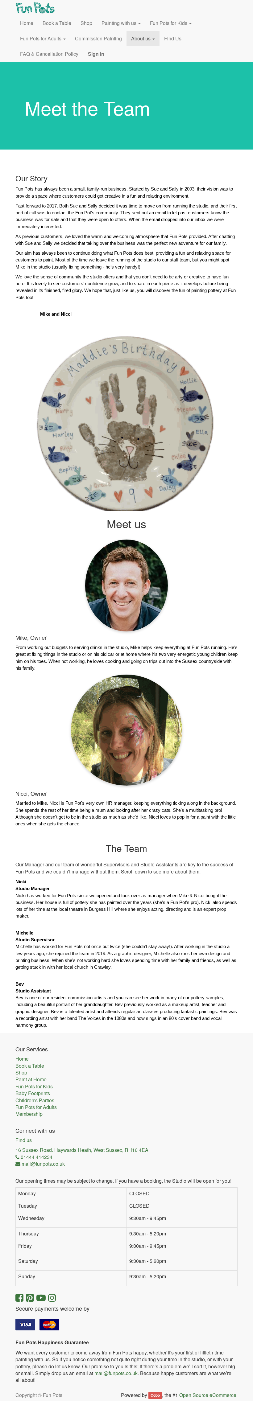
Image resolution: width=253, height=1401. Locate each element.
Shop (21, 1072)
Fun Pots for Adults (36, 1107)
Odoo (155, 1395)
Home (22, 1058)
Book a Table (29, 1065)
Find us (23, 1140)
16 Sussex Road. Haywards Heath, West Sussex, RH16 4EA (81, 1150)
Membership (29, 1114)
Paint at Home (31, 1079)
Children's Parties (34, 1100)
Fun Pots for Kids (34, 1086)
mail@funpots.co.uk (116, 1373)
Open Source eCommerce (207, 1395)
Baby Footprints (32, 1093)
